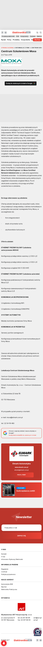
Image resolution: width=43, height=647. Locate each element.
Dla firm (37, 40)
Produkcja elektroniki (8, 36)
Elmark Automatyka (21, 463)
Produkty (16, 40)
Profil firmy (21, 475)
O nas (3, 557)
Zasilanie (32, 36)
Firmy (9, 40)
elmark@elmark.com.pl (21, 470)
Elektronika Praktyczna (9, 589)
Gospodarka (25, 40)
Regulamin (4, 569)
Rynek (3, 40)
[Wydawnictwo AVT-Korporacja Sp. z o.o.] (21, 607)
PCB (17, 36)
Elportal (3, 587)
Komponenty (24, 36)
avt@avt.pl (38, 618)
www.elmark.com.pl (21, 467)
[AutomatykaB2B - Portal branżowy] (23, 640)
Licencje (4, 572)
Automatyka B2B (7, 584)
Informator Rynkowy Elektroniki (12, 559)
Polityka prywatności (8, 574)
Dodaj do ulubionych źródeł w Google (19, 83)
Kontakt (4, 554)
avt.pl (36, 620)
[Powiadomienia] (4, 643)
